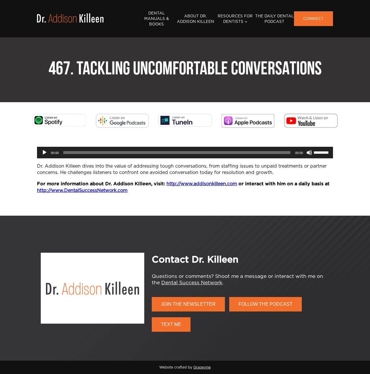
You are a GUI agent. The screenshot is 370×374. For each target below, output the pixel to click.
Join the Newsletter (188, 304)
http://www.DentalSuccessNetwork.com (82, 190)
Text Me (171, 324)
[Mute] (309, 152)
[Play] (44, 152)
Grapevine (202, 367)
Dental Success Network (191, 282)
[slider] (322, 152)
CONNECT (313, 19)
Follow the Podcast (265, 304)
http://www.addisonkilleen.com (201, 184)
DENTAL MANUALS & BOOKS (156, 18)
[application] (185, 152)
